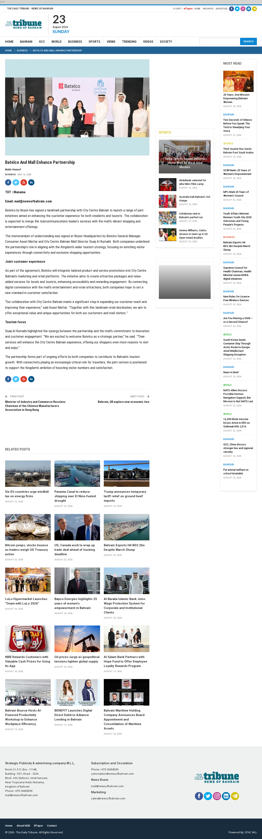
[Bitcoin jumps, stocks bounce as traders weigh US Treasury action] (28, 527)
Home (197, 8)
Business (75, 41)
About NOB (23, 825)
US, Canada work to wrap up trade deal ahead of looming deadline (74, 549)
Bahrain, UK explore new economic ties (123, 402)
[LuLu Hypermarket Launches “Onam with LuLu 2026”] (28, 581)
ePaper (188, 8)
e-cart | (177, 8)
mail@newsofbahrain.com (33, 201)
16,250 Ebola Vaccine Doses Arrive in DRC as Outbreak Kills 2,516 (236, 423)
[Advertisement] (182, 24)
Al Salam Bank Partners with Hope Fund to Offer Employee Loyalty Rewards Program (125, 661)
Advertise (222, 8)
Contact (52, 825)
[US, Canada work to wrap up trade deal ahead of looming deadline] (77, 527)
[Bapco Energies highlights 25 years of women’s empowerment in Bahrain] (77, 581)
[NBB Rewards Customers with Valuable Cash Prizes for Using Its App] (28, 639)
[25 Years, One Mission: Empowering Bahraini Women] (238, 81)
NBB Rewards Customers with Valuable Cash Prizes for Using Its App (27, 661)
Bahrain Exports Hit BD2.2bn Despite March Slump (236, 246)
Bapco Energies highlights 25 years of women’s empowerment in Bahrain (75, 603)
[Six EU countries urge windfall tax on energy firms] (28, 473)
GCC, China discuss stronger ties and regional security (238, 448)
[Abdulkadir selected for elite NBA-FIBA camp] (167, 184)
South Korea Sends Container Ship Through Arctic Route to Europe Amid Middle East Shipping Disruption (237, 347)
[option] (238, 276)
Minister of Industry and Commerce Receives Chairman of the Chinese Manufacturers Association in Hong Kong (35, 406)
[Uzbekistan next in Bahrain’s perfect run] (167, 218)
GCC (42, 41)
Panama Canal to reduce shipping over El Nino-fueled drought (75, 496)
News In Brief (231, 372)
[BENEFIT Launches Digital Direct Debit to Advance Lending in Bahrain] (77, 692)
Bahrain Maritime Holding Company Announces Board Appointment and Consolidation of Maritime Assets (124, 719)
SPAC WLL (251, 832)
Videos (148, 41)
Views (111, 41)
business (10, 174)
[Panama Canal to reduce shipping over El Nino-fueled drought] (77, 473)
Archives (208, 8)
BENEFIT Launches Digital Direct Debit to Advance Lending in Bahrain (73, 715)
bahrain (228, 114)
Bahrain (26, 41)
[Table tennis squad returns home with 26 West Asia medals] (184, 156)
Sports (94, 41)
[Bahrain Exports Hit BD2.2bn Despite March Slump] (126, 527)
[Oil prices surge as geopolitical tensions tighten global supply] (77, 639)
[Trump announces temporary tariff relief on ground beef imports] (126, 473)
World (57, 41)
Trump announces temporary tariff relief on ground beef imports (125, 496)
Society (166, 41)
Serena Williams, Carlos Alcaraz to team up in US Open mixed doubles (193, 234)
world (227, 334)
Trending (129, 41)
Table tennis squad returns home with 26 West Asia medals (185, 163)
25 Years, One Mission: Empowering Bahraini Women (236, 98)
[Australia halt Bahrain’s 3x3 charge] (167, 201)
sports (228, 143)
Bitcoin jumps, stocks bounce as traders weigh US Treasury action (26, 549)
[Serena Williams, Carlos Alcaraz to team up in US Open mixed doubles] (167, 234)
